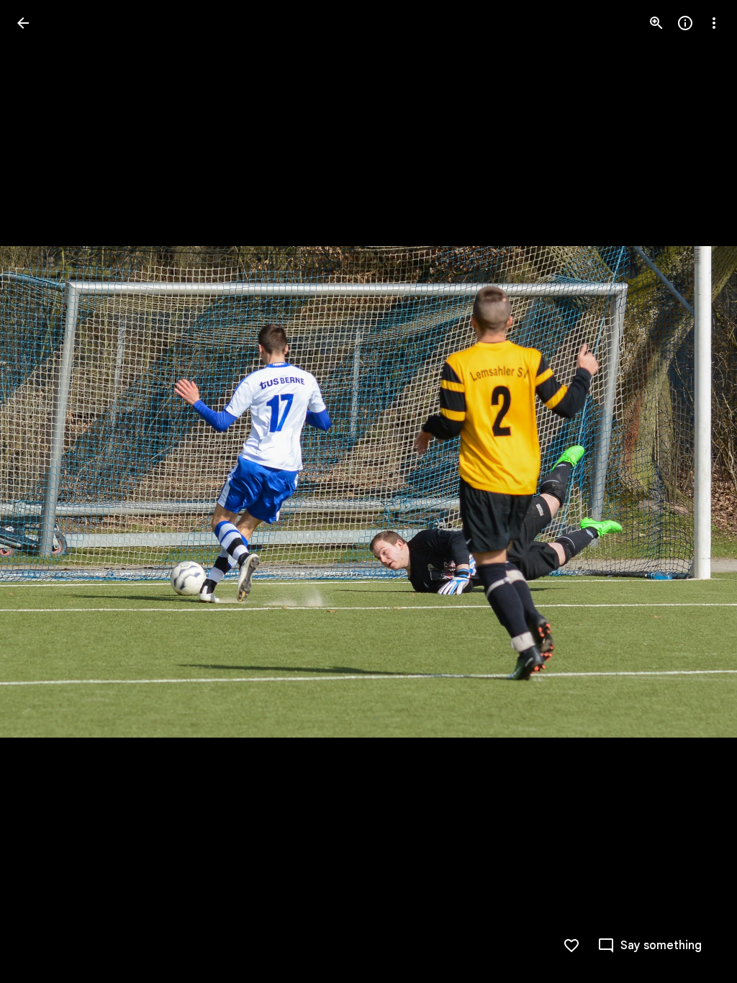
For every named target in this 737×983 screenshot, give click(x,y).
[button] (40, 491)
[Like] (571, 945)
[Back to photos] (23, 23)
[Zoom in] (656, 23)
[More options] (714, 23)
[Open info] (685, 23)
